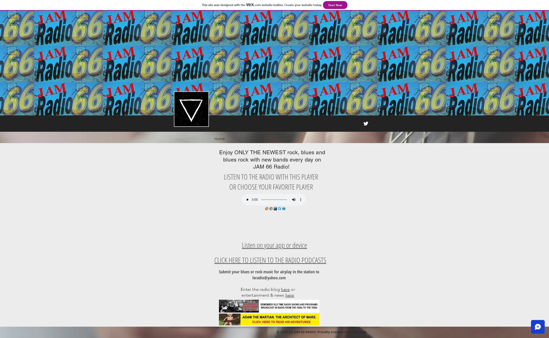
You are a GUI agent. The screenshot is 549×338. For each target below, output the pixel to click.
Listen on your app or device (274, 245)
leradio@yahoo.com (269, 278)
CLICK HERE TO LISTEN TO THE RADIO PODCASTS (270, 260)
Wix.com (360, 332)
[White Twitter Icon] (366, 123)
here (285, 289)
